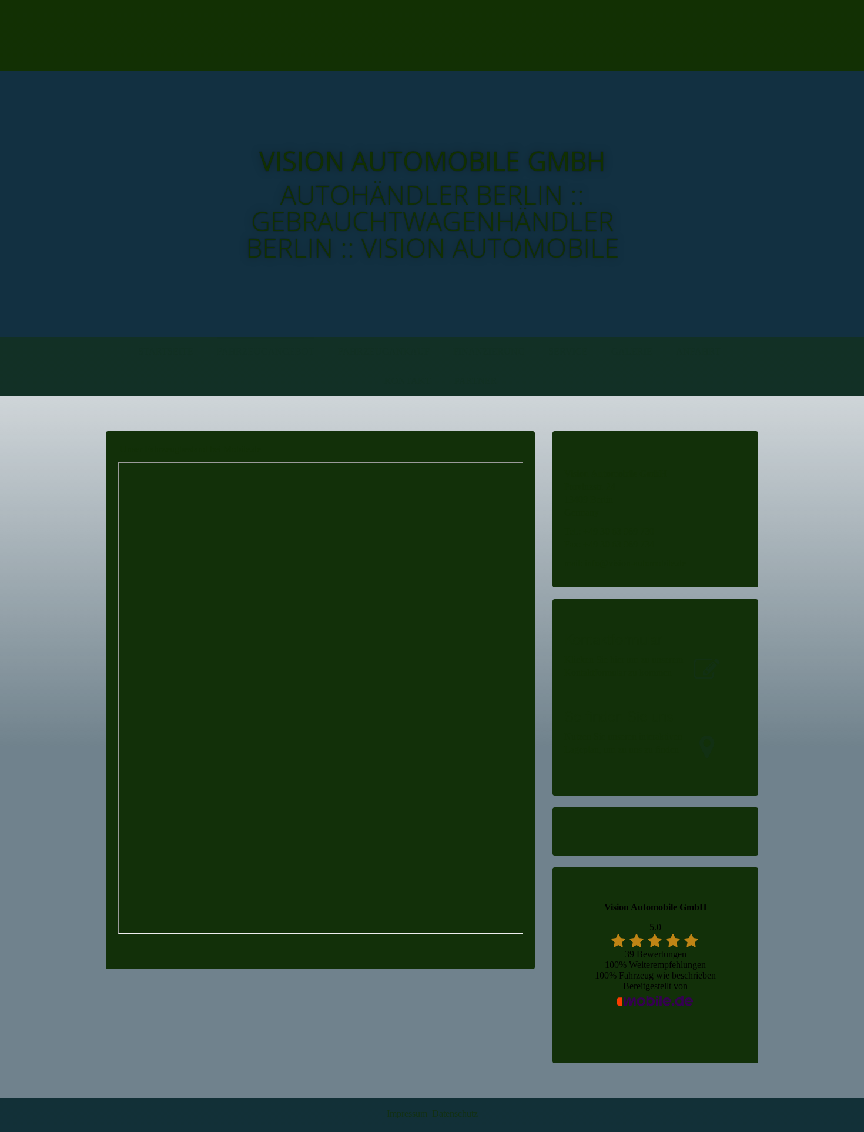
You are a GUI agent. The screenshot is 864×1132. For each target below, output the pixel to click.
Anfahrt (698, 351)
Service (568, 351)
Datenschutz (455, 1113)
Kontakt (407, 381)
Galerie (631, 351)
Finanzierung (489, 351)
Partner (475, 381)
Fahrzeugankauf (384, 351)
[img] (236, 35)
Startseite (165, 351)
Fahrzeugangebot (265, 351)
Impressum (407, 1113)
